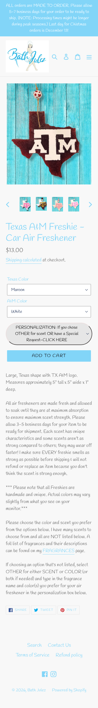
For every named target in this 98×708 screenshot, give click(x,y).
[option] (25, 204)
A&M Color (17, 301)
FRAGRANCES (58, 551)
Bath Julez (36, 690)
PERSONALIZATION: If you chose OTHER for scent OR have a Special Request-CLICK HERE (46, 334)
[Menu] (89, 56)
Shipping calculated (24, 260)
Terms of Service (32, 655)
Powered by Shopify (69, 690)
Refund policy (69, 655)
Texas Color (18, 279)
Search (34, 645)
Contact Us (59, 645)
